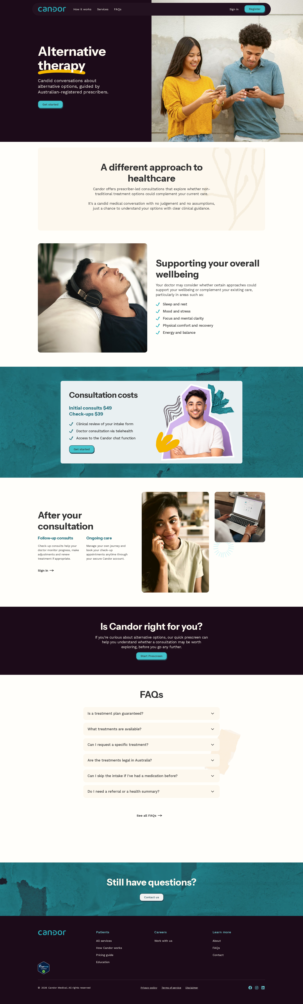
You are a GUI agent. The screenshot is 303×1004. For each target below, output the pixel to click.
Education (103, 962)
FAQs (117, 9)
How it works (82, 9)
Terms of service (171, 987)
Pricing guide (104, 955)
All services (104, 940)
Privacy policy (149, 987)
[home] (52, 9)
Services (102, 9)
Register (255, 9)
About (217, 940)
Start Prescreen (151, 656)
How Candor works (109, 947)
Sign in (234, 9)
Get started (50, 104)
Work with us (163, 940)
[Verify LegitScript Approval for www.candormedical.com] (43, 967)
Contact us (151, 897)
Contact (218, 955)
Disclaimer (191, 987)
